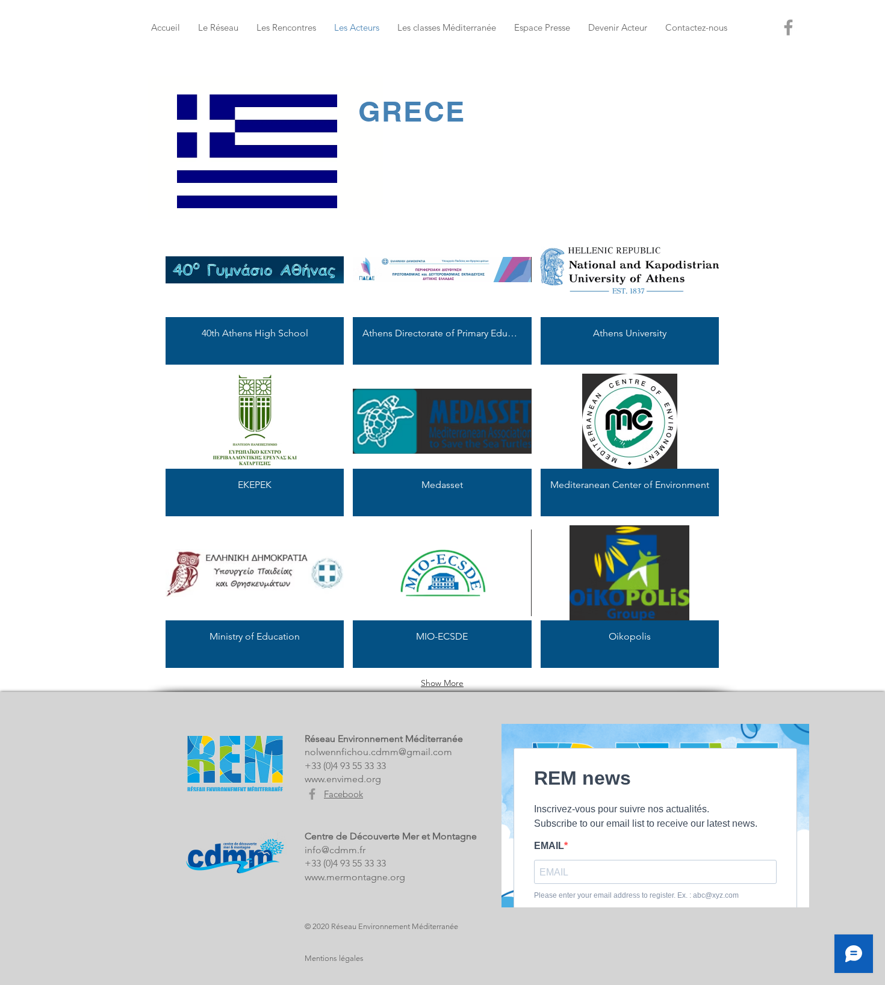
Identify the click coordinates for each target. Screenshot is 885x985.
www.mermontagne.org (355, 877)
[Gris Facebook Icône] (312, 793)
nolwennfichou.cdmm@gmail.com (378, 752)
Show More (442, 683)
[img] (255, 293)
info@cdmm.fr (335, 850)
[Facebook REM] (788, 27)
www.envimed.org (343, 779)
